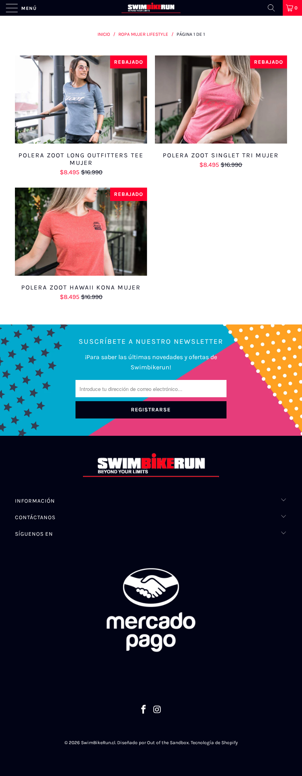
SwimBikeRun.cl (98, 742)
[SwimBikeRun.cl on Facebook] (144, 710)
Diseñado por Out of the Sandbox (153, 742)
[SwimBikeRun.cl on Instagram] (158, 710)
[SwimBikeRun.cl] (151, 8)
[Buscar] (274, 7)
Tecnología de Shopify (214, 742)
